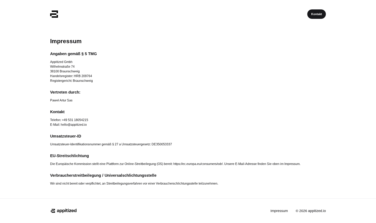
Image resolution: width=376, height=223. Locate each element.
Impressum (279, 211)
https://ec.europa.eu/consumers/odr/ (198, 164)
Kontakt (316, 14)
